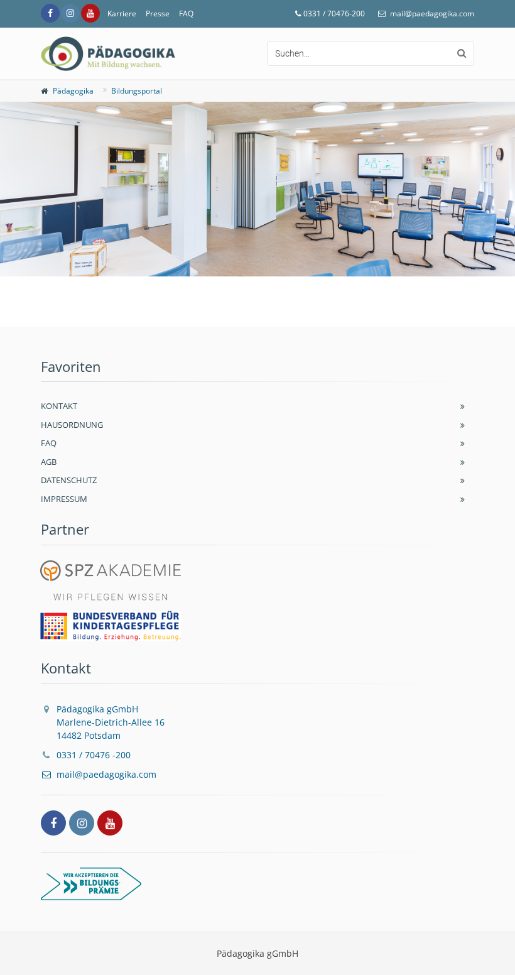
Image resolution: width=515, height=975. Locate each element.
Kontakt (59, 405)
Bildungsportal (136, 90)
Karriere (121, 13)
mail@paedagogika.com (432, 13)
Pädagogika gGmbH (111, 722)
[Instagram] (70, 13)
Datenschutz (69, 480)
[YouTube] (90, 13)
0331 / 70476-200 (334, 13)
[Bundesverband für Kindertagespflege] (110, 626)
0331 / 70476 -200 (94, 755)
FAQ (186, 13)
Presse (158, 13)
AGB (49, 461)
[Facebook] (50, 13)
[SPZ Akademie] (110, 582)
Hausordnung (72, 424)
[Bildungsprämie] (257, 884)
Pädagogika (73, 90)
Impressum (64, 498)
